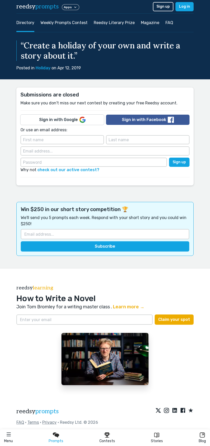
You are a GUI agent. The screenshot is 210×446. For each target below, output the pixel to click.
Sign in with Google (58, 119)
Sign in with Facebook (144, 119)
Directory (25, 22)
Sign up (163, 6)
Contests (107, 441)
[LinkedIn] (175, 411)
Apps (68, 7)
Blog (202, 441)
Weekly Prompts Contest (64, 22)
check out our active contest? (68, 169)
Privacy (49, 422)
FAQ (169, 22)
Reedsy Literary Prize (114, 22)
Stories (157, 441)
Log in (184, 6)
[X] (158, 411)
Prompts (56, 441)
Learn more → (128, 307)
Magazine (150, 22)
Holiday (43, 68)
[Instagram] (166, 411)
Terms (33, 422)
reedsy (37, 6)
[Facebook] (183, 411)
